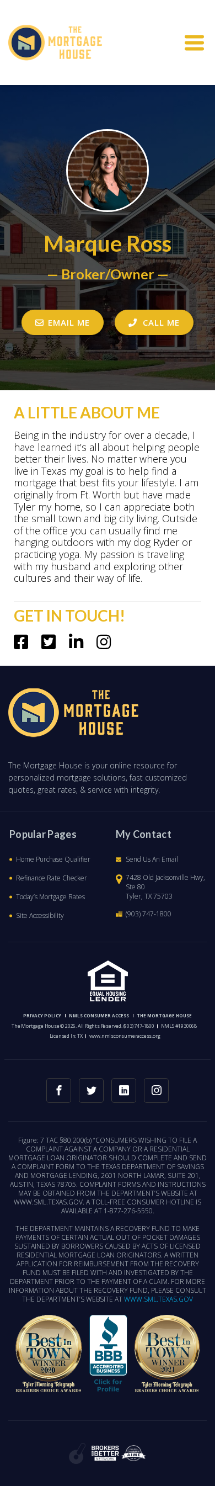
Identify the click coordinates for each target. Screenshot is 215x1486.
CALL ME (160, 322)
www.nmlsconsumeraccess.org (124, 1035)
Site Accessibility (40, 915)
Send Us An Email (152, 859)
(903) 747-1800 (148, 914)
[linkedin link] (123, 1090)
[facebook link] (58, 1090)
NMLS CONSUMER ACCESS (99, 1015)
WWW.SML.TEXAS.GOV (158, 1299)
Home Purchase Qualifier (53, 859)
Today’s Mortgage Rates (50, 896)
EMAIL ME (69, 322)
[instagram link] (156, 1090)
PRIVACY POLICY (42, 1015)
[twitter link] (91, 1090)
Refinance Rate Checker (51, 878)
